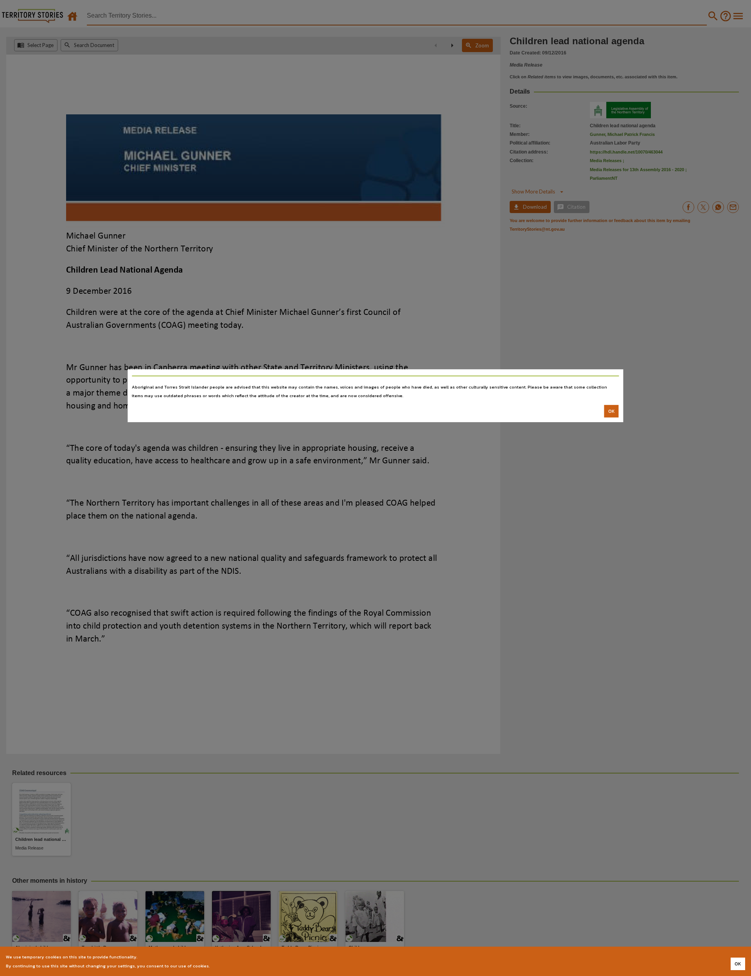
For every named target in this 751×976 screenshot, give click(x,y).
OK (611, 411)
